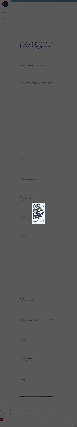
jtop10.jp (38, 214)
